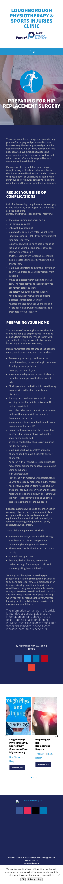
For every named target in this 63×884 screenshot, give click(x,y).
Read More (17, 767)
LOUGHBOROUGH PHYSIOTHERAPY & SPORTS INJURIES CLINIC (32, 18)
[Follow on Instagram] (27, 810)
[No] (59, 874)
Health (31, 648)
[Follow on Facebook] (19, 810)
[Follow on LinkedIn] (43, 810)
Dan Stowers (15, 757)
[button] (57, 735)
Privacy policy (34, 879)
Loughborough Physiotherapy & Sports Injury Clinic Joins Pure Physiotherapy (18, 746)
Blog (44, 645)
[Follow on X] (35, 810)
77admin (23, 645)
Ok (23, 879)
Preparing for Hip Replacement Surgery (42, 744)
